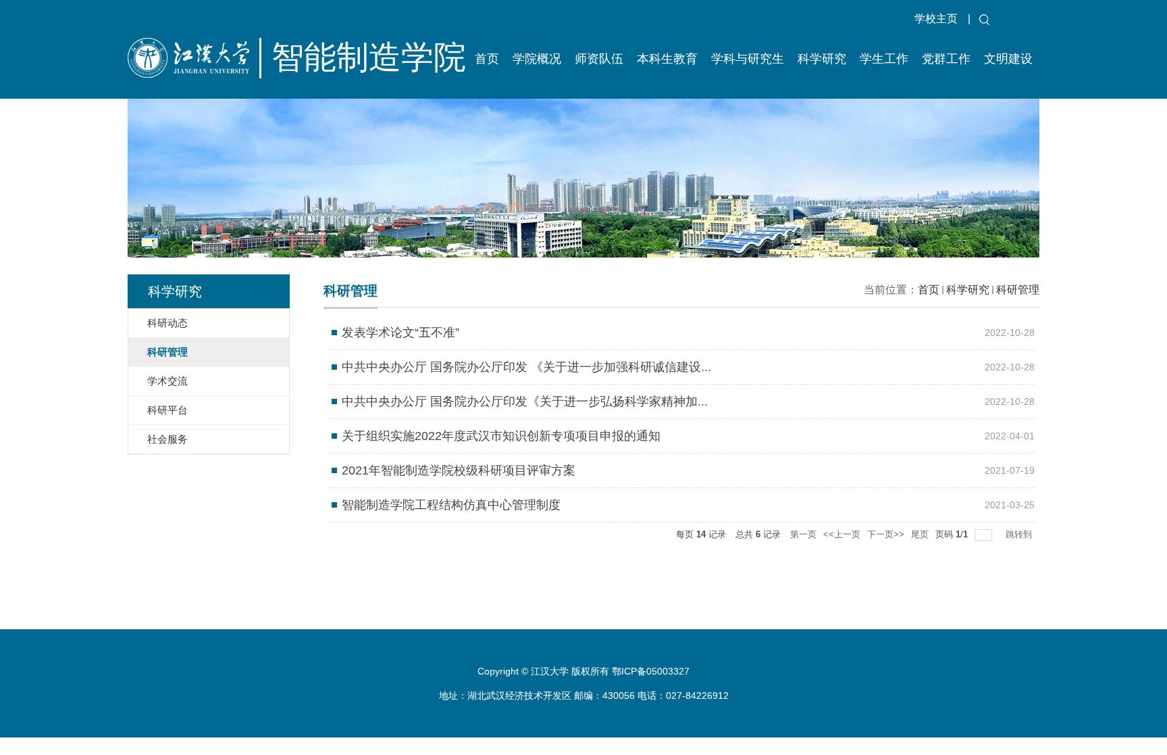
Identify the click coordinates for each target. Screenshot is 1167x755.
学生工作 (884, 59)
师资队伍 (599, 59)
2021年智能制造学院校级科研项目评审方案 (458, 470)
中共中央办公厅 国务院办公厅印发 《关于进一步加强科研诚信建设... (526, 367)
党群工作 (946, 59)
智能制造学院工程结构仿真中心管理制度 (451, 505)
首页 (487, 59)
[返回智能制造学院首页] (260, 74)
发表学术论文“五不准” (400, 332)
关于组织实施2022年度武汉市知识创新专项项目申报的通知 (501, 436)
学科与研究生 (747, 59)
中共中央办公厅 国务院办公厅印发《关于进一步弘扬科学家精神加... (525, 401)
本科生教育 (667, 59)
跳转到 (1020, 534)
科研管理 (1017, 289)
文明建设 (1008, 59)
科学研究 (822, 59)
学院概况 (537, 59)
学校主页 (936, 18)
